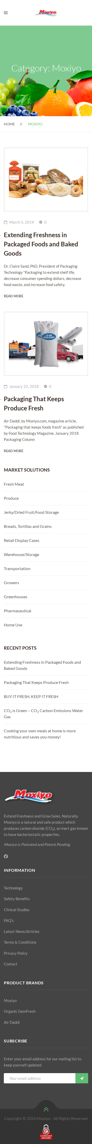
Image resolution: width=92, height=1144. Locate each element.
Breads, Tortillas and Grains (28, 526)
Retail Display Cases (21, 540)
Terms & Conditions (20, 942)
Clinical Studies (17, 909)
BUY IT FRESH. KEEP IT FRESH (31, 696)
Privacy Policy (16, 953)
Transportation (17, 568)
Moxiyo (10, 1000)
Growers (11, 582)
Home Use (13, 624)
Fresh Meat (14, 484)
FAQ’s (9, 920)
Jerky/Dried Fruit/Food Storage (31, 512)
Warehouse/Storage (21, 554)
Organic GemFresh (20, 1011)
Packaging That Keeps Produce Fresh (36, 682)
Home (9, 124)
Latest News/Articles (22, 931)
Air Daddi (12, 1022)
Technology (13, 888)
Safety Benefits (17, 898)
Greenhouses (15, 596)
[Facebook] (6, 856)
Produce (11, 498)
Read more (13, 296)
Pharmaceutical (17, 610)
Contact (10, 964)
